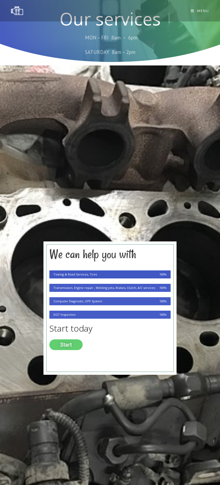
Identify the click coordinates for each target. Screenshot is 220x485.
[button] (66, 344)
